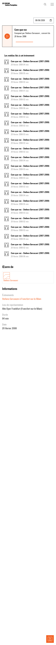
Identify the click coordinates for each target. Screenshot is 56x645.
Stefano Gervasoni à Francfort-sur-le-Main (21, 298)
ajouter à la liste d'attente (44, 41)
